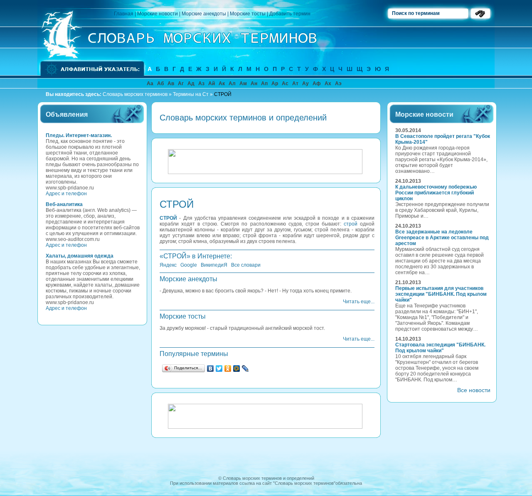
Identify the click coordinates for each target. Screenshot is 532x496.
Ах (328, 83)
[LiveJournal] (245, 368)
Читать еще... (358, 301)
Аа (150, 83)
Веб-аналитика (64, 204)
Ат (295, 83)
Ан (254, 83)
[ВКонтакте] (210, 368)
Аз (201, 83)
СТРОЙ (223, 94)
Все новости (473, 390)
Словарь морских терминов (135, 94)
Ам (243, 83)
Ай (211, 83)
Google (188, 265)
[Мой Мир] (236, 368)
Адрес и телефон (66, 193)
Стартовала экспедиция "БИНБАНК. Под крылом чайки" (440, 348)
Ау (305, 83)
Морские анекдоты (204, 14)
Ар (274, 83)
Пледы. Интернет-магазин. (79, 135)
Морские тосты (248, 14)
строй (350, 224)
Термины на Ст (191, 94)
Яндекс (168, 265)
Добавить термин (289, 14)
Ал (232, 83)
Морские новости (157, 14)
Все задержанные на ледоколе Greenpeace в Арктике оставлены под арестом (442, 237)
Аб (160, 83)
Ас (285, 83)
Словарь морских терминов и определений (268, 478)
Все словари (246, 265)
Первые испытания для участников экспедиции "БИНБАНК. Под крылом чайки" (441, 294)
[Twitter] (219, 368)
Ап (264, 83)
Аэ (338, 83)
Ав (170, 83)
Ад (191, 83)
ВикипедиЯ (214, 265)
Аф (317, 83)
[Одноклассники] (228, 368)
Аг (181, 83)
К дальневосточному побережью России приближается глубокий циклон (436, 192)
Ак (222, 83)
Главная (123, 14)
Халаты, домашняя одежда (79, 256)
